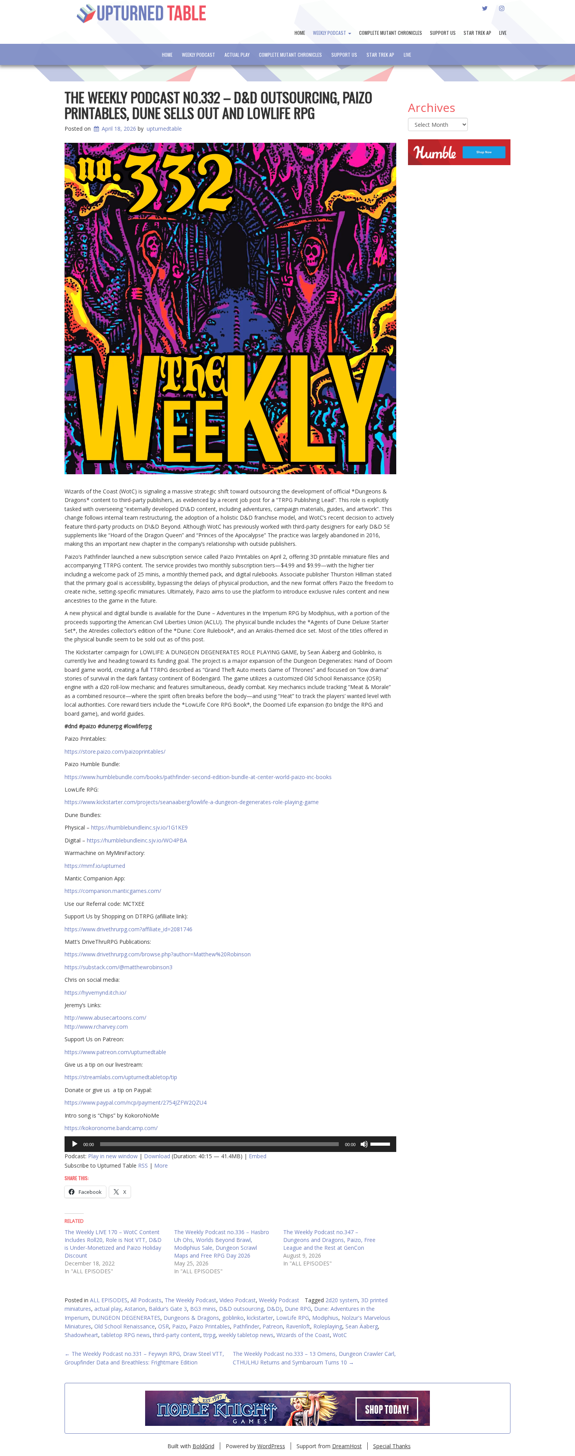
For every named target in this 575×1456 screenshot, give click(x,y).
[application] (230, 1144)
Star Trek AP (477, 32)
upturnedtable (164, 128)
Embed (257, 1156)
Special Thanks (392, 1446)
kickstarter (260, 1317)
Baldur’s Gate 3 (168, 1308)
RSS (143, 1165)
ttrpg (209, 1335)
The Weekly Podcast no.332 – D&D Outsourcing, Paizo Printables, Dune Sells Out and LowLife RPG (218, 104)
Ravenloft (298, 1326)
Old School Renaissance (124, 1326)
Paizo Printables (209, 1326)
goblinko (233, 1317)
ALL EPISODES (109, 1300)
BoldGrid (203, 1446)
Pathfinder (246, 1326)
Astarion (135, 1308)
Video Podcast (237, 1300)
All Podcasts (146, 1300)
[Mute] (364, 1144)
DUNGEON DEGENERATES (126, 1317)
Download (157, 1156)
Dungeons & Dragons (191, 1317)
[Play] (75, 1144)
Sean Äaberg (361, 1326)
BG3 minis (203, 1308)
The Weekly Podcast (190, 1300)
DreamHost (347, 1446)
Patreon (272, 1326)
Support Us (443, 32)
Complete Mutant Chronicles (390, 32)
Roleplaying (327, 1326)
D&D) (274, 1308)
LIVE (503, 32)
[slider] (381, 1143)
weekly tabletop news (246, 1335)
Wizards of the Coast (303, 1335)
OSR (163, 1326)
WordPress (271, 1446)
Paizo (179, 1326)
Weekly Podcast (330, 32)
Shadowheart (81, 1335)
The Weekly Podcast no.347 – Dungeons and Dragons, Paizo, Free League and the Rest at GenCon (329, 1239)
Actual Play (237, 54)
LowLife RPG (292, 1317)
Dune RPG (298, 1308)
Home (300, 32)
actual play (107, 1308)
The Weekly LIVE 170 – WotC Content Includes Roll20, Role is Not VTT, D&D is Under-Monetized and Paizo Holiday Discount (113, 1243)
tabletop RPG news (125, 1335)
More (161, 1165)
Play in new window (113, 1156)
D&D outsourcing (241, 1308)
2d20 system (341, 1300)
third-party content (176, 1335)
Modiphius (325, 1317)
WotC (340, 1335)
